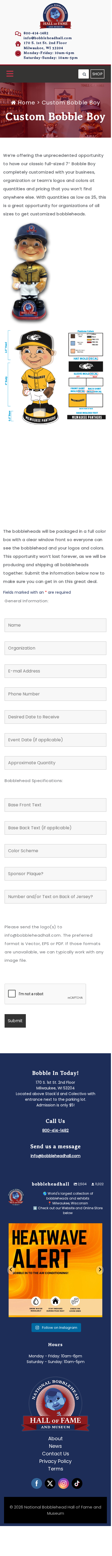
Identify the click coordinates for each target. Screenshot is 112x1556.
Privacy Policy (55, 1461)
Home (26, 102)
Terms (55, 1468)
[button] (9, 74)
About (55, 1438)
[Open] (55, 1270)
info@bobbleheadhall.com (48, 38)
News (55, 1446)
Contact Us (55, 1453)
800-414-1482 (36, 33)
